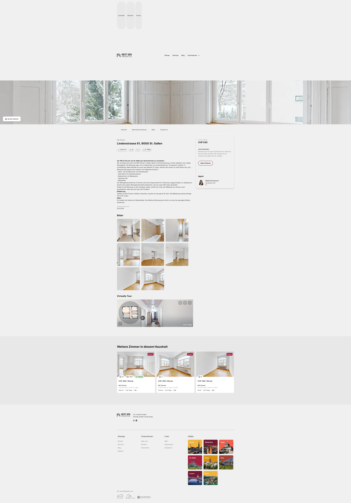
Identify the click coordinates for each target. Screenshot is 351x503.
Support (120, 451)
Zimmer (120, 441)
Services (121, 444)
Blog (119, 448)
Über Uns (144, 441)
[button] (193, 55)
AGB (166, 441)
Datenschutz (169, 444)
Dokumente (145, 448)
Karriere (144, 444)
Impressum (168, 448)
